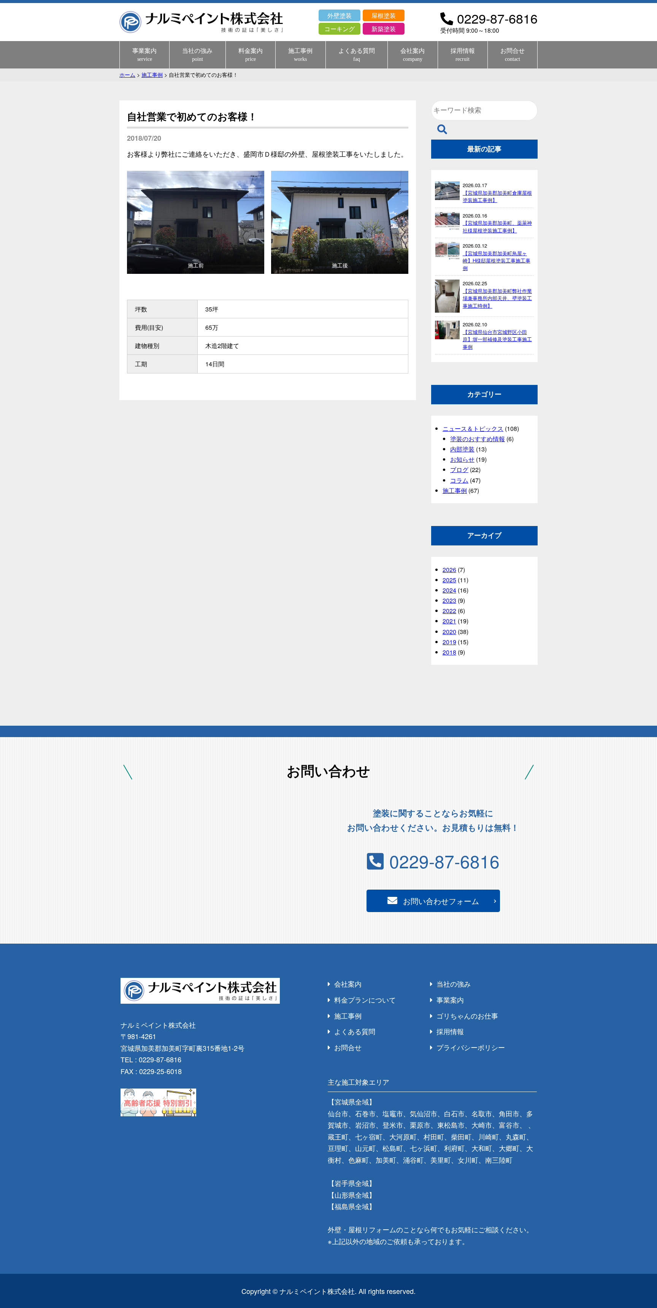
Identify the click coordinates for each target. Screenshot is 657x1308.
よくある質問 (356, 55)
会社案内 (412, 55)
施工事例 (300, 55)
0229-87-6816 (444, 860)
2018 (449, 652)
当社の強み (197, 55)
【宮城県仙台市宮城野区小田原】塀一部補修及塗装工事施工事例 (497, 339)
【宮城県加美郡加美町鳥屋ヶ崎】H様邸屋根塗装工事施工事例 (496, 261)
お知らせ (462, 459)
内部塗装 (462, 449)
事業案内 (144, 55)
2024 (449, 590)
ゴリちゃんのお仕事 (467, 1015)
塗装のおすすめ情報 (477, 438)
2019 (449, 641)
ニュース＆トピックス (473, 428)
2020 (449, 631)
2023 (449, 600)
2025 (449, 579)
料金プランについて (365, 999)
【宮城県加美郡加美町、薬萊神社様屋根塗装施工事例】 (497, 226)
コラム (459, 480)
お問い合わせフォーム (441, 900)
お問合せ (512, 55)
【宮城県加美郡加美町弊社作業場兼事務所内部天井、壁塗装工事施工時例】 (497, 298)
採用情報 (463, 55)
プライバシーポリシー (470, 1047)
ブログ (459, 469)
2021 (449, 621)
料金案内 (250, 55)
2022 (449, 610)
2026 (449, 569)
